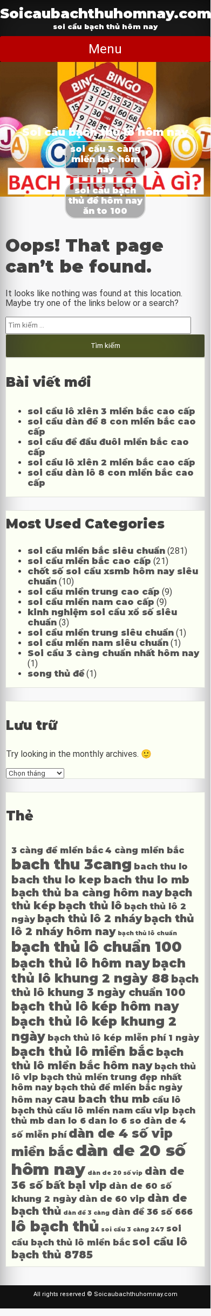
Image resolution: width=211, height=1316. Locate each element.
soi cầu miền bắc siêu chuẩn (96, 551)
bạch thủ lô (90, 905)
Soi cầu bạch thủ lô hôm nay (105, 132)
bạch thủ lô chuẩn (147, 933)
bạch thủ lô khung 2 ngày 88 (98, 971)
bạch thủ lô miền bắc (82, 1051)
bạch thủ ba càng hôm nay (86, 892)
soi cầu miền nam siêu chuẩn (98, 643)
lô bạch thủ (55, 1226)
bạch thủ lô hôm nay (80, 963)
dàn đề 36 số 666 (152, 1212)
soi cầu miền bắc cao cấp (89, 561)
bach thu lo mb (146, 879)
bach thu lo (161, 866)
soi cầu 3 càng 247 (132, 1229)
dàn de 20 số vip (114, 1172)
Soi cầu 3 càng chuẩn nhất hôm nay (113, 653)
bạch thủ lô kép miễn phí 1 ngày (123, 1038)
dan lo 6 (66, 1121)
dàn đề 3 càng (86, 1212)
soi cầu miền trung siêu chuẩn (101, 633)
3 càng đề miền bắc (57, 850)
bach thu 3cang (71, 864)
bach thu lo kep (56, 879)
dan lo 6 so (114, 1121)
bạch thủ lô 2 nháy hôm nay (102, 925)
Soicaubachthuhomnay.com (105, 13)
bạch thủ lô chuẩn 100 (96, 947)
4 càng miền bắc (144, 850)
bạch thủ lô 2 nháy (89, 918)
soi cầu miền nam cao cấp (91, 602)
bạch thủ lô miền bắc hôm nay (97, 1059)
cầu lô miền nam (94, 1110)
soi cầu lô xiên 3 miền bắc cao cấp (111, 411)
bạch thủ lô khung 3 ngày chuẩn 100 (105, 985)
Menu (105, 49)
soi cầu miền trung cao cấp (94, 592)
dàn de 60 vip (112, 1199)
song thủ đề (56, 674)
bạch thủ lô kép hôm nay (95, 1006)
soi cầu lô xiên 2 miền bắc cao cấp (111, 462)
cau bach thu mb (102, 1098)
